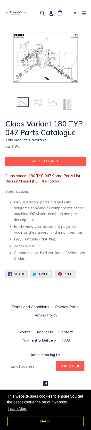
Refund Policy (45, 315)
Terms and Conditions (30, 306)
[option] (22, 102)
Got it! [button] (45, 421)
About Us (44, 331)
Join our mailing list (45, 355)
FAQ (66, 340)
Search (24, 331)
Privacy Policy (67, 306)
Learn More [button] (17, 409)
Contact (66, 331)
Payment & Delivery (38, 340)
